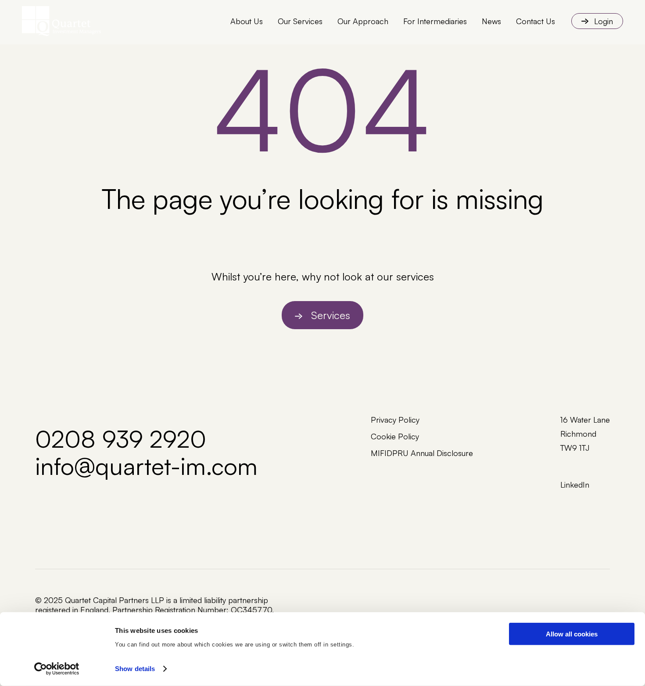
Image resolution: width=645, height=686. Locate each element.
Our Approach (362, 21)
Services (330, 315)
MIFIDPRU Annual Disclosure (422, 453)
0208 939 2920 (120, 438)
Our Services (300, 21)
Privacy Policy (395, 419)
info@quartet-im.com (146, 465)
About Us (246, 21)
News (491, 21)
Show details (135, 668)
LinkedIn (574, 484)
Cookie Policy (395, 436)
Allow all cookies (572, 634)
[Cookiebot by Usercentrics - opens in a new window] (56, 668)
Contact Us (535, 21)
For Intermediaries (435, 21)
